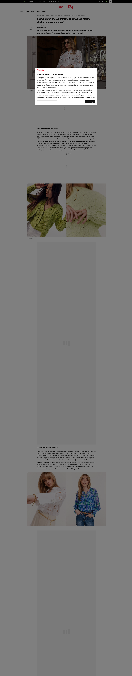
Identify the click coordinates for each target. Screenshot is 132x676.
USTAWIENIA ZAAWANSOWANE (46, 102)
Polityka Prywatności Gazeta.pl (82, 97)
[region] (66, 86)
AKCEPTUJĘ (90, 102)
